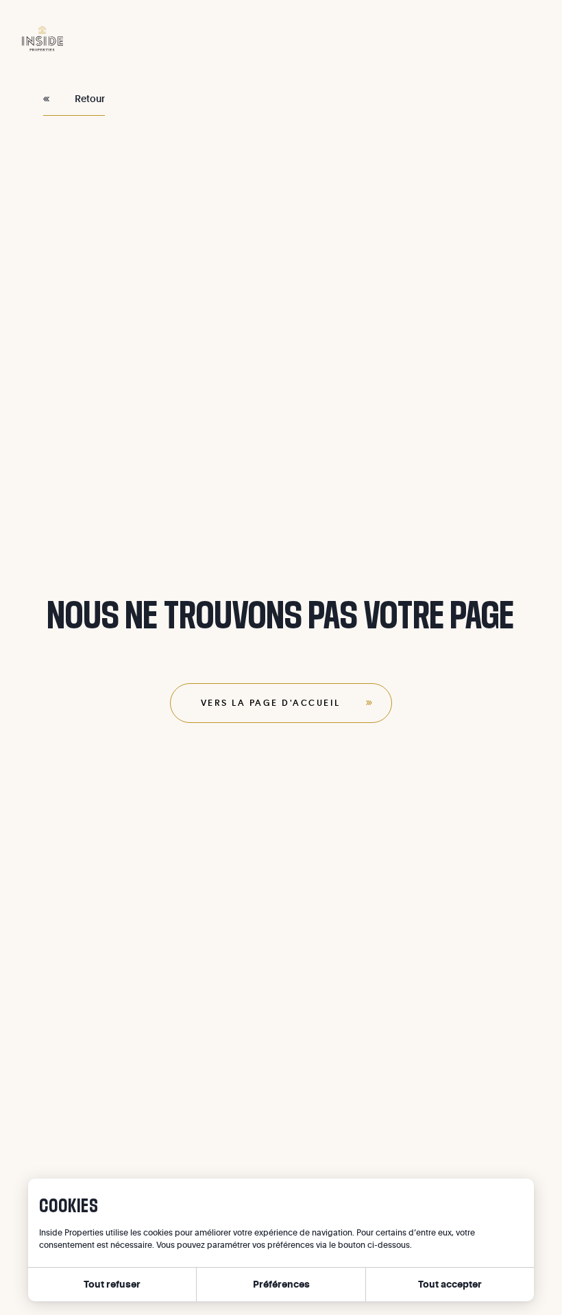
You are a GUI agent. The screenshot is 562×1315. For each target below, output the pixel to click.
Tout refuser (112, 1283)
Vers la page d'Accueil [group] (271, 702)
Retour (90, 98)
